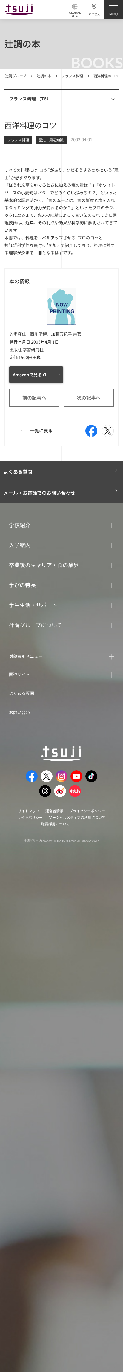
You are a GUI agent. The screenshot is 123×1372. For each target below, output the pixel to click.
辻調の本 (44, 75)
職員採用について (55, 823)
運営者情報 (54, 810)
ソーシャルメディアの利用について (77, 817)
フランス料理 (72, 75)
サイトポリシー (30, 817)
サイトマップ (28, 810)
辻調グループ (15, 75)
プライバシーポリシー (87, 810)
